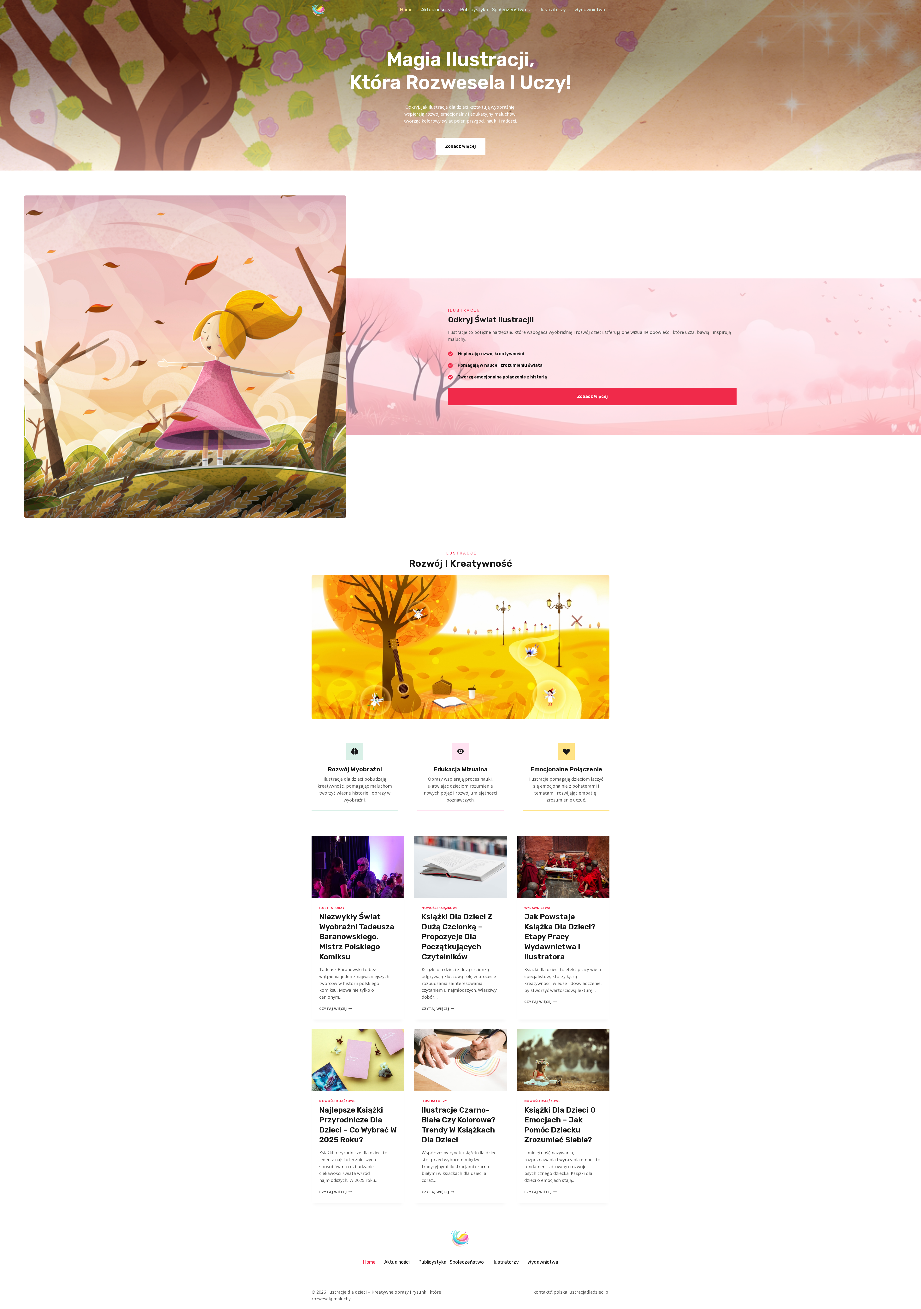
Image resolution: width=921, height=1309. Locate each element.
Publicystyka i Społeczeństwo (451, 1262)
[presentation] (358, 867)
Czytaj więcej (335, 1008)
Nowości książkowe (440, 908)
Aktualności (397, 1262)
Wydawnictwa (589, 9)
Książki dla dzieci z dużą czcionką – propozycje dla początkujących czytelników (457, 936)
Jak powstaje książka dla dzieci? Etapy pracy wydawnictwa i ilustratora (559, 936)
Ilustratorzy (552, 9)
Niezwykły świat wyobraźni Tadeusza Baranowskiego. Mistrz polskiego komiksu (356, 936)
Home (406, 9)
